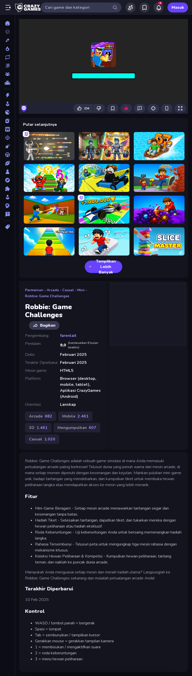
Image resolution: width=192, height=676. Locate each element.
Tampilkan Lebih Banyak (106, 267)
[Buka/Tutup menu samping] (8, 7)
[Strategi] (7, 205)
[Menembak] (7, 138)
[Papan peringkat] (7, 82)
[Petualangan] (7, 180)
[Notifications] (159, 7)
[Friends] (131, 7)
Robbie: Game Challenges (47, 296)
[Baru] (7, 40)
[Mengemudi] (7, 154)
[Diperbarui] (7, 57)
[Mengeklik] (7, 146)
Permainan (34, 290)
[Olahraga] (7, 163)
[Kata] (7, 129)
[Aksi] (7, 95)
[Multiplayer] (7, 74)
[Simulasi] (7, 197)
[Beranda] (7, 23)
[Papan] (7, 171)
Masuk (178, 7)
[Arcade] (7, 104)
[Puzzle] (7, 188)
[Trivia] (7, 214)
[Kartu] (7, 121)
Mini (80, 290)
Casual (68, 290)
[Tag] (7, 227)
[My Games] (145, 7)
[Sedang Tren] (7, 48)
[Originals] (7, 65)
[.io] (7, 112)
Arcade (53, 290)
